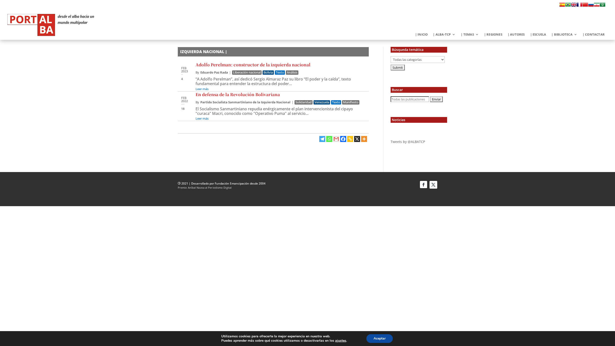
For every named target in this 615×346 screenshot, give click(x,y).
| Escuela (538, 35)
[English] (574, 6)
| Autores (516, 35)
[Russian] (591, 6)
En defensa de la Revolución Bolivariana (238, 94)
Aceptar (380, 338)
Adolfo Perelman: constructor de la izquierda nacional (253, 65)
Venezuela (321, 102)
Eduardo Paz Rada (214, 72)
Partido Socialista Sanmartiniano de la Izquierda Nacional (245, 102)
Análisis (292, 72)
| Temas (467, 35)
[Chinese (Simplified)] (585, 6)
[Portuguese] (568, 6)
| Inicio (421, 35)
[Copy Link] (350, 139)
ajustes (340, 341)
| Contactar (594, 35)
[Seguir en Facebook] (423, 184)
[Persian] (597, 6)
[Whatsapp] (329, 139)
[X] (357, 139)
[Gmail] (336, 139)
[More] (364, 139)
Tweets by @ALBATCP (408, 141)
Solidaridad (303, 102)
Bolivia (268, 72)
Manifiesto (350, 102)
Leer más (202, 89)
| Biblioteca (561, 35)
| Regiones (493, 35)
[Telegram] (322, 139)
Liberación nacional (247, 72)
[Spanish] (562, 6)
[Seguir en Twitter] (433, 185)
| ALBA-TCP (442, 35)
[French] (579, 6)
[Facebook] (343, 139)
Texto (280, 72)
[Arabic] (602, 6)
